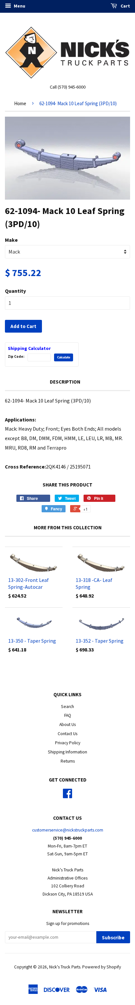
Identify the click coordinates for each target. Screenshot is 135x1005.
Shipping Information (67, 752)
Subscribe (113, 937)
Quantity (15, 291)
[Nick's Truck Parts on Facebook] (67, 796)
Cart (125, 6)
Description (65, 382)
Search (67, 706)
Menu (19, 6)
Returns (68, 761)
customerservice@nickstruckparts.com (67, 830)
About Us (67, 724)
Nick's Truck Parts (64, 967)
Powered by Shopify (101, 967)
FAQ (67, 715)
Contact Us (67, 733)
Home (20, 103)
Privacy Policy (67, 743)
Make (11, 240)
